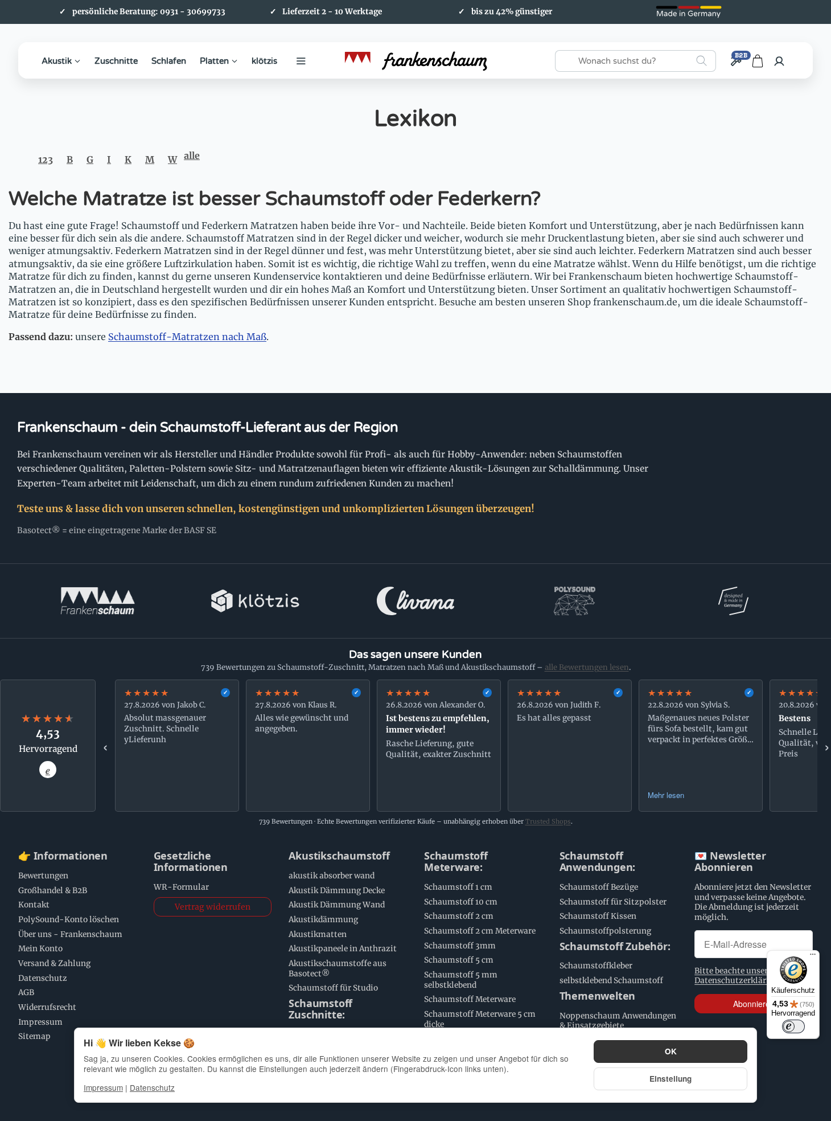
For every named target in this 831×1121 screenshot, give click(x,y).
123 (45, 159)
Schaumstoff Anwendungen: (598, 861)
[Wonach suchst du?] (701, 61)
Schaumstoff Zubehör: (615, 946)
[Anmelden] (779, 61)
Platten (214, 60)
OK (671, 1051)
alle (192, 155)
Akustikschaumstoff (339, 856)
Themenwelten (598, 996)
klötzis (264, 60)
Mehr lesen (666, 794)
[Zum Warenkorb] (757, 61)
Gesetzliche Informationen (191, 861)
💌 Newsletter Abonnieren (730, 861)
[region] (466, 746)
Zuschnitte (116, 60)
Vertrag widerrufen (212, 907)
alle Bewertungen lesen (587, 667)
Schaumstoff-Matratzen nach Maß (187, 336)
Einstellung (670, 1078)
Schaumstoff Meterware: (456, 861)
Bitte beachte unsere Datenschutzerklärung (737, 976)
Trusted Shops (548, 821)
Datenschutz (152, 1087)
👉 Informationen (63, 856)
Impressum (103, 1087)
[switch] (793, 1026)
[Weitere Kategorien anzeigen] (301, 61)
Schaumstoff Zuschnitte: (320, 1009)
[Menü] (813, 957)
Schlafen (168, 60)
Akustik (57, 60)
